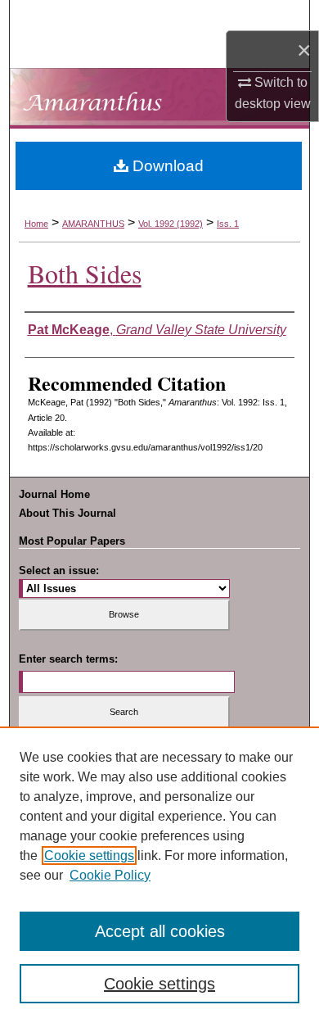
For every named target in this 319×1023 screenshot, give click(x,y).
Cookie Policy (110, 875)
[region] (159, 875)
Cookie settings (89, 855)
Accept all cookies (160, 931)
